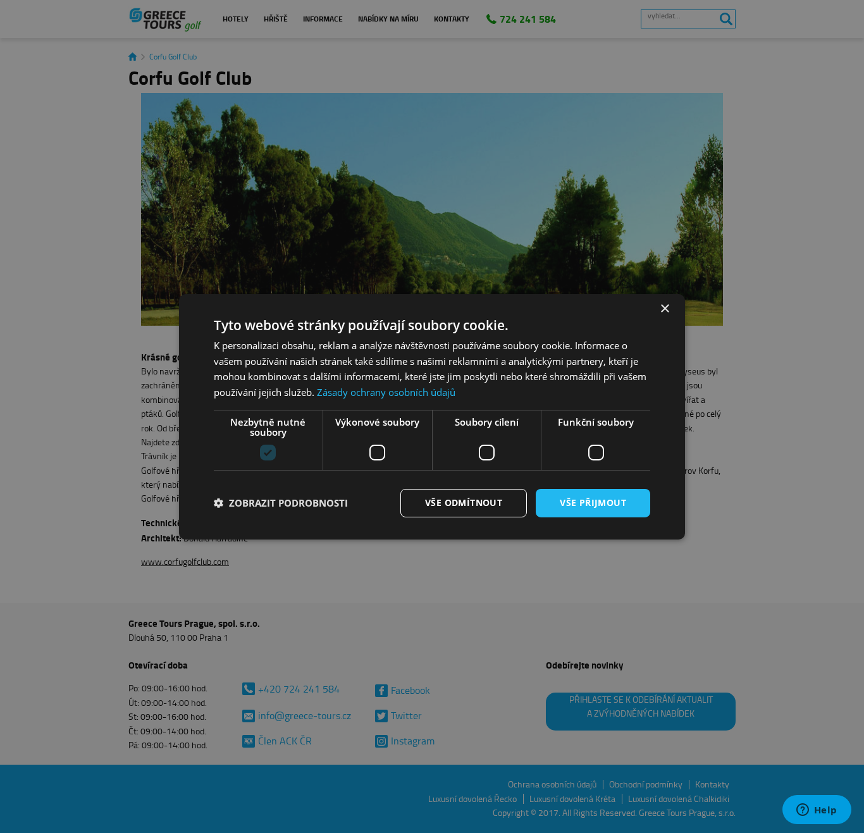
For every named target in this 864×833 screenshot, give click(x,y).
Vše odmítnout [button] (463, 503)
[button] (281, 503)
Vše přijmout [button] (593, 503)
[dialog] (432, 416)
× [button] (664, 308)
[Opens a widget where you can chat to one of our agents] (816, 811)
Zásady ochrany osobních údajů (386, 392)
